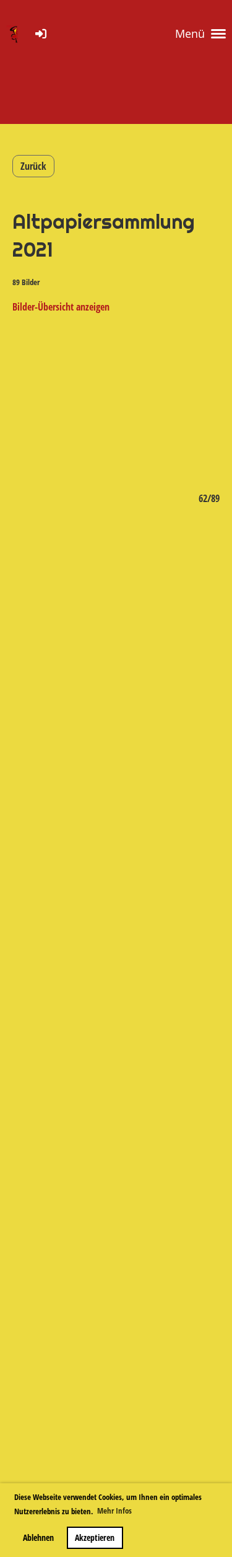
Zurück (33, 166)
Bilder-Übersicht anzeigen (61, 307)
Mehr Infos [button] (114, 1510)
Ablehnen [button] (38, 1537)
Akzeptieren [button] (94, 1537)
